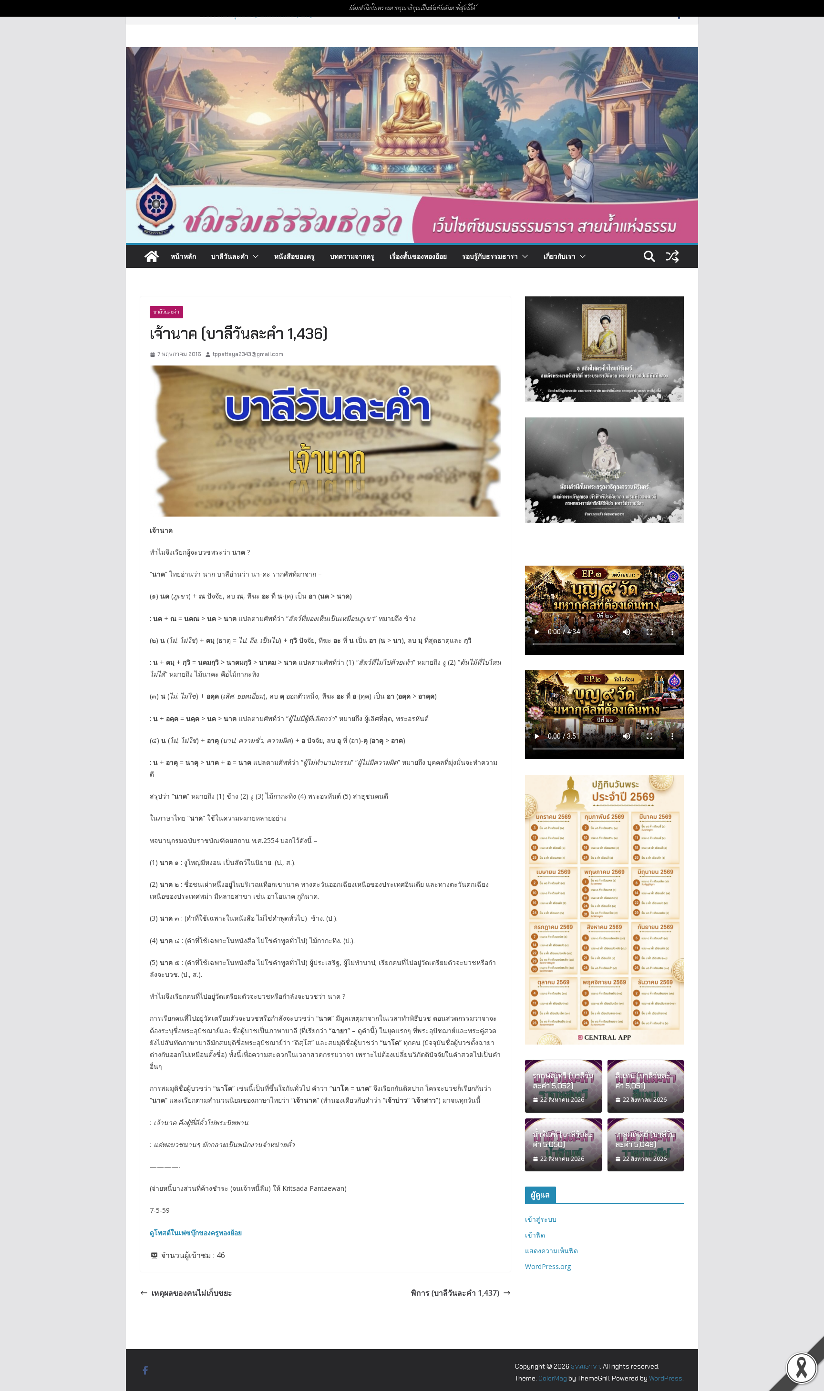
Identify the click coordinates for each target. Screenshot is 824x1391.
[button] (253, 256)
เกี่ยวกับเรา (560, 256)
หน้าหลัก (183, 256)
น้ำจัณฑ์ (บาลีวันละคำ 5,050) (563, 1139)
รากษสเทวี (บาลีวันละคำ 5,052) (563, 1081)
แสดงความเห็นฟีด (551, 1250)
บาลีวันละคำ (229, 256)
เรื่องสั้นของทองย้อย (418, 256)
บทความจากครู (352, 256)
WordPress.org (548, 1266)
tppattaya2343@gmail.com (248, 354)
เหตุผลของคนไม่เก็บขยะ (192, 1293)
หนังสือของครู (294, 256)
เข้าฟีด (535, 1234)
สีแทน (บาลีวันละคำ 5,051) (642, 1081)
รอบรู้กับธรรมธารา (490, 256)
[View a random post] (672, 256)
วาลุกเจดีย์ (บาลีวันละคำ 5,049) (645, 1139)
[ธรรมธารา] (412, 54)
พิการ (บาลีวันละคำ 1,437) (455, 1293)
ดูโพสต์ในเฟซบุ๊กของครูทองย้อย (196, 1232)
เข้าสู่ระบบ (540, 1219)
